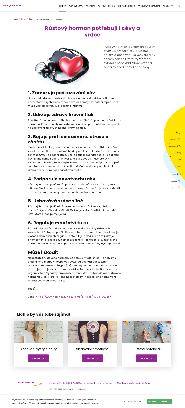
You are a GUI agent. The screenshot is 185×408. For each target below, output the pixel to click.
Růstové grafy (76, 6)
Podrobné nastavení (132, 401)
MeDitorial (82, 389)
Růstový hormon (106, 6)
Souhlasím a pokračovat (159, 401)
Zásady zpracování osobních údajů (133, 383)
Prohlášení (54, 383)
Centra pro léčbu (126, 6)
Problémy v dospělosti (149, 6)
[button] (179, 5)
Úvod (16, 19)
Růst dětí (90, 6)
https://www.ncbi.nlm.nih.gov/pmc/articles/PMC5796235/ (73, 296)
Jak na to (38, 358)
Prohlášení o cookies (83, 383)
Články (62, 6)
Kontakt (66, 383)
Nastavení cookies (105, 383)
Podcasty (168, 6)
